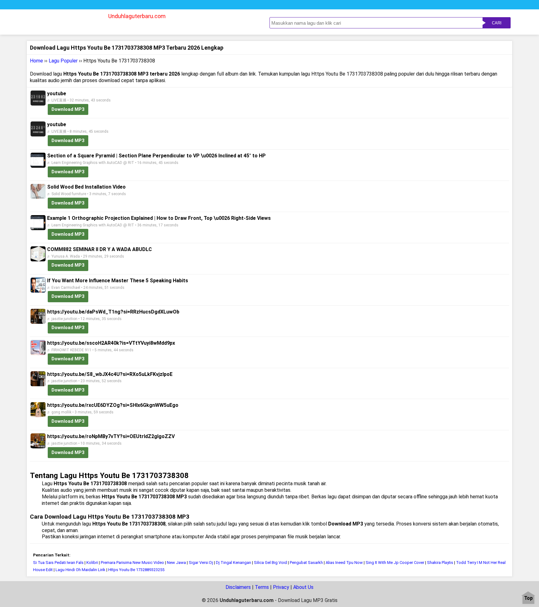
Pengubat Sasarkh (306, 562)
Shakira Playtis (440, 562)
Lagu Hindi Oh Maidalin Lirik (80, 569)
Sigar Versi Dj (201, 562)
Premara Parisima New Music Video (132, 562)
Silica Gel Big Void (270, 562)
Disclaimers (238, 587)
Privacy (281, 587)
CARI (497, 23)
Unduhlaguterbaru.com (137, 16)
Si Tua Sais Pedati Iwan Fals (58, 562)
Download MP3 (68, 109)
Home (36, 61)
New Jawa (176, 562)
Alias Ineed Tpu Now (344, 562)
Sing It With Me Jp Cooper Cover (395, 562)
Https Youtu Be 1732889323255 (136, 569)
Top (528, 598)
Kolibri (92, 562)
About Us (303, 587)
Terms (262, 587)
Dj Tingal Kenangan (233, 562)
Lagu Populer (63, 61)
